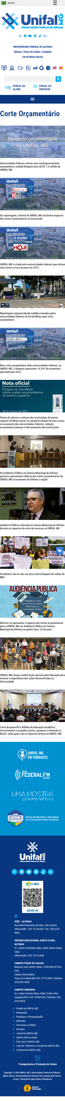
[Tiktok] (40, 36)
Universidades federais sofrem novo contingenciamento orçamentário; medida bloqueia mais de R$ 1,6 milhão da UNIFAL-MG (30, 166)
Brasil (11, 3)
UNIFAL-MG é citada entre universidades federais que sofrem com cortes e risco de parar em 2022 (32, 266)
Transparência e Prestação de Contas (37, 1064)
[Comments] (44, 36)
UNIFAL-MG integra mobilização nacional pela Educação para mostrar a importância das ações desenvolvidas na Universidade (32, 678)
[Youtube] (30, 36)
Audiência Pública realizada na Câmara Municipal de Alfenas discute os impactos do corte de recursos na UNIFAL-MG (32, 527)
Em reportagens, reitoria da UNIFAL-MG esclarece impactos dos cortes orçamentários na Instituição (32, 217)
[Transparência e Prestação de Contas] (37, 1058)
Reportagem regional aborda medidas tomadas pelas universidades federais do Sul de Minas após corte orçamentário (28, 316)
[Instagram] (20, 36)
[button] (33, 99)
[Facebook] (25, 36)
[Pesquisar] (58, 79)
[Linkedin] (36, 872)
